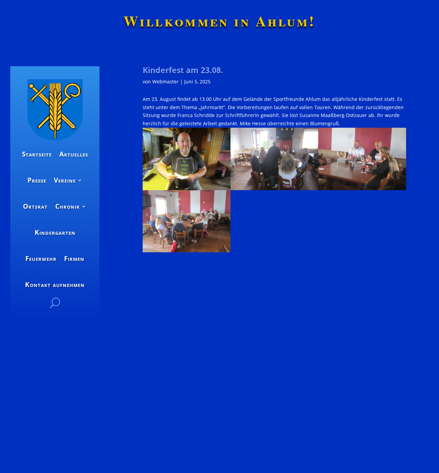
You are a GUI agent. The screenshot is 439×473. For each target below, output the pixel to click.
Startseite (37, 154)
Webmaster (165, 81)
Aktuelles (73, 154)
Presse (36, 180)
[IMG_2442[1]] (186, 250)
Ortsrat (35, 206)
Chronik (67, 206)
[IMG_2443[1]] (274, 188)
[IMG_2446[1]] (362, 188)
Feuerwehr (41, 258)
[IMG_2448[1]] (186, 188)
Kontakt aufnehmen (55, 284)
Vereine (65, 180)
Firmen (74, 258)
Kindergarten (55, 232)
